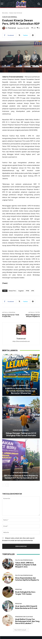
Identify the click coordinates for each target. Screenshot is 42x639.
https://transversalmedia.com (21, 341)
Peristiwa (18, 589)
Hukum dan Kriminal (15, 13)
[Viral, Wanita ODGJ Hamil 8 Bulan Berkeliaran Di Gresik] (8, 606)
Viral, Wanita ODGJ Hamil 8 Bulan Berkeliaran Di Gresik (26, 607)
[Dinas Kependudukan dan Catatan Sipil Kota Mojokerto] (8, 578)
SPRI (32, 291)
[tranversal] (4, 28)
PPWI (27, 291)
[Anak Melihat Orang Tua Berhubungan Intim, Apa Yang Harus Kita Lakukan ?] (8, 620)
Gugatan (21, 291)
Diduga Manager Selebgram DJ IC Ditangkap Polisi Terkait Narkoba (21, 434)
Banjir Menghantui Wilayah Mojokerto (33, 315)
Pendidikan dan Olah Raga (24, 616)
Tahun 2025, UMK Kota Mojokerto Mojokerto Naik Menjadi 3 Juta (25, 565)
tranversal (12, 28)
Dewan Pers (12, 291)
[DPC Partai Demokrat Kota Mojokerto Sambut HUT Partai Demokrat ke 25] (21, 460)
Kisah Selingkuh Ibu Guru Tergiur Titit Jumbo (25, 593)
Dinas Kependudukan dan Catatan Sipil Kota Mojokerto (27, 579)
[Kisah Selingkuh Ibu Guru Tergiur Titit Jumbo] (8, 592)
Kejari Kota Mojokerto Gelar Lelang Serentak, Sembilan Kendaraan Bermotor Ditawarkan (21, 390)
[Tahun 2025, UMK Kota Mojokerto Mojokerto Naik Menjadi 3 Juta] (8, 563)
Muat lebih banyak (20, 630)
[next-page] (7, 485)
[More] (32, 35)
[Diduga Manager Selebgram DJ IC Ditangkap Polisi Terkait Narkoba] (21, 417)
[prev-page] (3, 485)
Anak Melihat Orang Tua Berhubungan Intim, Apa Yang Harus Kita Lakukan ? (27, 621)
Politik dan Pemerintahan (24, 560)
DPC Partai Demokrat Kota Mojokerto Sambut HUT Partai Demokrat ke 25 (21, 476)
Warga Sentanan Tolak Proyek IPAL (10, 315)
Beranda (5, 13)
